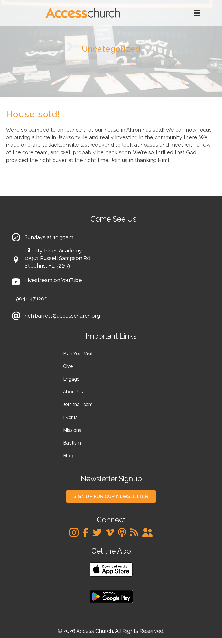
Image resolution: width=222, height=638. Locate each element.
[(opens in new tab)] (111, 569)
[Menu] (197, 13)
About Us (73, 391)
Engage (71, 379)
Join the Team (78, 404)
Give (68, 366)
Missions (72, 430)
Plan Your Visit (78, 353)
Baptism (72, 443)
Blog (68, 455)
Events (70, 417)
